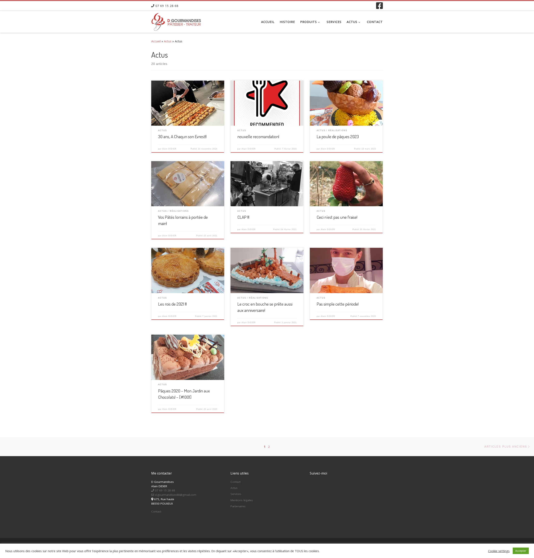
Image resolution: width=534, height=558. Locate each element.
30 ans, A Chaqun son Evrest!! (182, 136)
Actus (167, 41)
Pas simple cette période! (338, 304)
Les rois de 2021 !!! (172, 304)
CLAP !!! (243, 217)
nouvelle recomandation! (258, 136)
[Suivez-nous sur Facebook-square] (379, 6)
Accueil (156, 41)
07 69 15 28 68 (164, 490)
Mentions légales (241, 500)
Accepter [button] (520, 551)
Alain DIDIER (169, 149)
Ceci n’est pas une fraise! (337, 217)
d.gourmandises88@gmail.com (175, 495)
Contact (156, 511)
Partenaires (238, 506)
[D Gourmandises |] (177, 20)
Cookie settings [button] (499, 551)
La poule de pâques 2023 (338, 136)
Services (235, 494)
